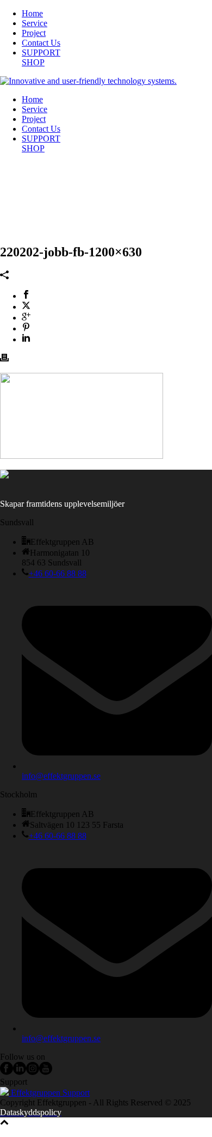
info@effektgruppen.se (61, 775)
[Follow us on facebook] (6, 1072)
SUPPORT (41, 52)
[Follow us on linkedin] (19, 1072)
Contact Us (41, 42)
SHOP (33, 62)
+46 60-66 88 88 (57, 573)
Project (34, 33)
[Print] (4, 359)
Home (32, 13)
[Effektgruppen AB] (88, 80)
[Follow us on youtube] (45, 1072)
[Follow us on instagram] (32, 1072)
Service (34, 23)
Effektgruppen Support (49, 1092)
